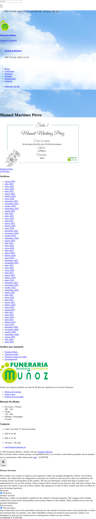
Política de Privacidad (14, 397)
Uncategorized (11, 359)
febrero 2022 (10, 305)
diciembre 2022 (11, 282)
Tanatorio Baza (6, 169)
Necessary (7, 493)
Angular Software (45, 452)
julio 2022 (9, 295)
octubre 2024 (10, 236)
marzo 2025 (10, 223)
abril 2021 (9, 319)
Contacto (8, 81)
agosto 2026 (10, 181)
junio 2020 (9, 342)
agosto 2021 (10, 310)
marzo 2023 (10, 275)
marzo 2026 (10, 194)
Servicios (9, 74)
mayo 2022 (9, 297)
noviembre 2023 (11, 263)
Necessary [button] (4, 490)
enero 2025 (9, 228)
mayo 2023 (9, 270)
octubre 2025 (10, 206)
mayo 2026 (9, 189)
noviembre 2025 (11, 203)
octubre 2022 (10, 287)
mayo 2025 (9, 218)
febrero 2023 (10, 277)
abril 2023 (9, 273)
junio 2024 (9, 245)
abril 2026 (9, 191)
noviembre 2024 (11, 233)
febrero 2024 (10, 255)
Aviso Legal (10, 394)
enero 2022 (9, 307)
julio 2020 (9, 339)
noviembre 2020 (11, 329)
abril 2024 (9, 250)
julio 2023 (9, 265)
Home (7, 69)
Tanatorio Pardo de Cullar (16, 357)
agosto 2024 (10, 240)
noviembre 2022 (11, 285)
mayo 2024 (9, 248)
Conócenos (9, 71)
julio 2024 (9, 243)
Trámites (8, 76)
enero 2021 (9, 324)
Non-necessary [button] (6, 505)
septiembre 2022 (12, 290)
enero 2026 (9, 198)
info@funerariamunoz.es (15, 447)
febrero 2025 (10, 226)
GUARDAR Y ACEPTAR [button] (11, 518)
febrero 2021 (10, 322)
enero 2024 (9, 258)
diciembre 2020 (11, 327)
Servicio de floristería (13, 51)
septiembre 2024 (12, 238)
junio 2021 (9, 315)
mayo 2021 (9, 317)
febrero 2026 (10, 196)
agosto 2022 (10, 292)
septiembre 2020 (12, 334)
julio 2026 (9, 184)
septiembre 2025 (12, 208)
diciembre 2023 (11, 260)
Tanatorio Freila (11, 354)
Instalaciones (10, 78)
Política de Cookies (13, 392)
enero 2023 (9, 280)
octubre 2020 (10, 332)
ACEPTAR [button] (43, 457)
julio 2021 (9, 312)
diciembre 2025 (11, 201)
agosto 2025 (10, 211)
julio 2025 (9, 213)
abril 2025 (9, 221)
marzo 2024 (10, 253)
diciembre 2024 (11, 231)
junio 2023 (9, 268)
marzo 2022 (10, 302)
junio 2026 (9, 186)
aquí (35, 457)
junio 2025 (9, 216)
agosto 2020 (10, 337)
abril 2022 (9, 300)
